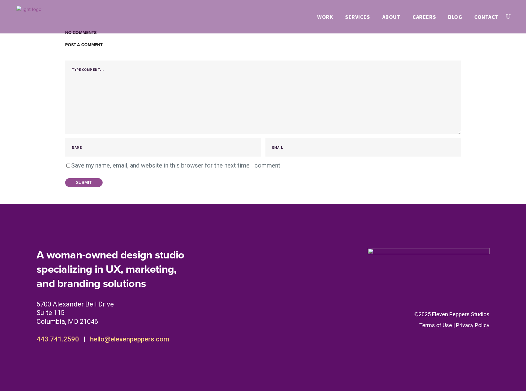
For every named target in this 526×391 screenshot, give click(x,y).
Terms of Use (435, 325)
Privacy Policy (472, 325)
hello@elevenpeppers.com (129, 339)
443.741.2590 (58, 339)
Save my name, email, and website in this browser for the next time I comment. (176, 165)
